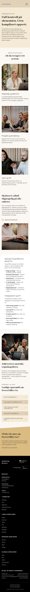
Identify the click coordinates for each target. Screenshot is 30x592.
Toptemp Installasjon (23, 578)
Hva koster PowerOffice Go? (11, 413)
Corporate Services (6, 507)
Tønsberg (4, 532)
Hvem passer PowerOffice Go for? (13, 402)
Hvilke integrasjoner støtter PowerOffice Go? (11, 407)
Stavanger (4, 529)
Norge (3, 544)
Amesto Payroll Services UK (8, 575)
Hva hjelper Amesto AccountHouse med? (13, 419)
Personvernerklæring (15, 586)
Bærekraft (4, 509)
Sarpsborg (4, 527)
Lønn (3, 502)
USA (3, 557)
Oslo (3, 524)
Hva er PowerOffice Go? (10, 397)
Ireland (3, 560)
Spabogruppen (25, 576)
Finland (3, 542)
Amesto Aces (4, 573)
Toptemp (4, 578)
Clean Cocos (4, 576)
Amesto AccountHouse (23, 573)
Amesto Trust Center (15, 585)
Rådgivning (4, 505)
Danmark (4, 540)
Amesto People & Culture (22, 575)
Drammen (4, 520)
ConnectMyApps (11, 576)
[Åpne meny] (26, 4)
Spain (3, 555)
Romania (4, 564)
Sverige (3, 547)
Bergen (3, 517)
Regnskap (4, 500)
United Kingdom (5, 562)
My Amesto (25, 467)
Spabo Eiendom (18, 576)
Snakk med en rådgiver (11, 219)
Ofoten (3, 522)
